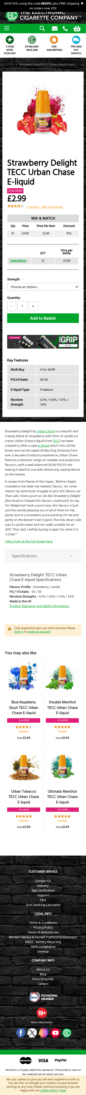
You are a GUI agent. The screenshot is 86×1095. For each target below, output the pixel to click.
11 (23, 820)
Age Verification (43, 890)
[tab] (43, 556)
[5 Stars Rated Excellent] (9, 40)
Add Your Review (52, 207)
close (62, 1090)
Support (43, 895)
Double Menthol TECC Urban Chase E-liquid (62, 708)
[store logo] (43, 15)
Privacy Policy (43, 927)
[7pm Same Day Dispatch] (76, 40)
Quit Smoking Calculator (43, 905)
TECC (56, 441)
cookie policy (48, 1090)
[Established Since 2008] (32, 40)
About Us (43, 969)
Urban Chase (46, 431)
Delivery (43, 885)
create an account (39, 632)
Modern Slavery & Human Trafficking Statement (43, 937)
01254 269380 (65, 29)
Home (9, 64)
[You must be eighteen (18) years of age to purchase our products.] (42, 1013)
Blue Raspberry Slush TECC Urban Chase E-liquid (23, 708)
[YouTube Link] (54, 1033)
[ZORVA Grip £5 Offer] (43, 347)
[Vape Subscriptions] (54, 40)
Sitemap (43, 951)
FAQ (43, 900)
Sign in (18, 632)
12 (24, 731)
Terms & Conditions (43, 922)
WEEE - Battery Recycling (43, 942)
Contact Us (43, 881)
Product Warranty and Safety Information (39, 606)
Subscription (18, 261)
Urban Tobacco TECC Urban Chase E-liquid (24, 797)
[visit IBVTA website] (43, 997)
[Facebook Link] (20, 1033)
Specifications (24, 556)
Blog (43, 974)
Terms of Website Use (43, 932)
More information (42, 1022)
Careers (43, 984)
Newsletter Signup (55, 29)
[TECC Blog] (66, 1033)
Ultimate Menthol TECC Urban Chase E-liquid (62, 797)
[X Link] (31, 1033)
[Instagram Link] (43, 1033)
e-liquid (43, 445)
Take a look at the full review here (29, 541)
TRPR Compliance (43, 946)
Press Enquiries (43, 979)
